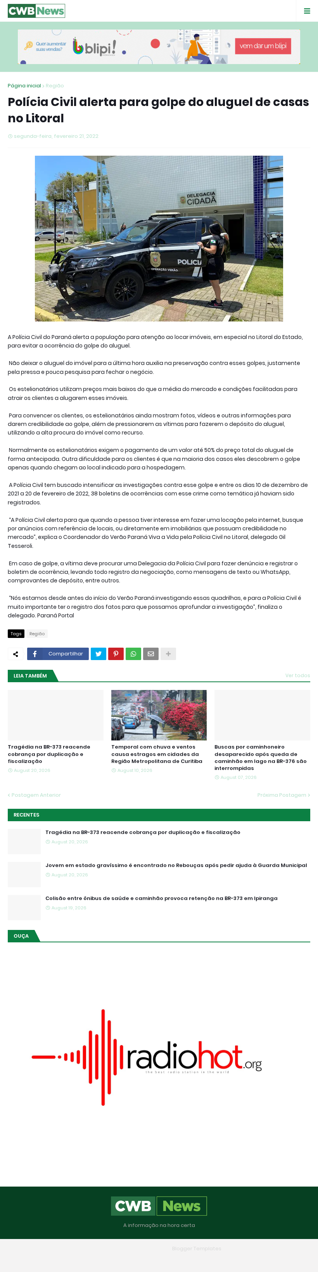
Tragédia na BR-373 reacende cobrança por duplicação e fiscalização (49, 754)
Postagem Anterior (36, 795)
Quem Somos (136, 1260)
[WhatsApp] (133, 654)
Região (55, 85)
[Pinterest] (116, 654)
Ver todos (297, 675)
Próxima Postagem (282, 795)
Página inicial (24, 85)
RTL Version (208, 1260)
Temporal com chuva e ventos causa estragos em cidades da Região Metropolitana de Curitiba (156, 754)
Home (103, 1260)
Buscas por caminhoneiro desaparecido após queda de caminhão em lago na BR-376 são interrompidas (260, 758)
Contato (174, 1260)
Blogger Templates (196, 1248)
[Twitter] (98, 654)
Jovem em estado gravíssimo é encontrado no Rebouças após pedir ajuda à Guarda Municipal (176, 865)
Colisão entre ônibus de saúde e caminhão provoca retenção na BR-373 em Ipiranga (161, 898)
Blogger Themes (148, 1248)
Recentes (26, 814)
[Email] (151, 654)
